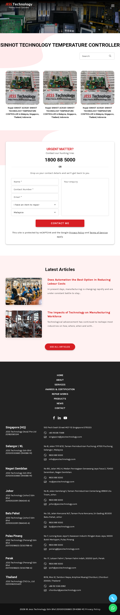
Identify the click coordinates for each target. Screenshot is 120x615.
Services (60, 384)
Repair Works (60, 394)
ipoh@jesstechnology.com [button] (62, 567)
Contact (60, 408)
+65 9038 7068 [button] (56, 432)
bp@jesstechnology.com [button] (61, 526)
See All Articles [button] (60, 347)
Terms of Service (99, 232)
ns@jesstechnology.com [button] (61, 481)
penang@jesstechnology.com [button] (64, 549)
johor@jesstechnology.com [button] (63, 504)
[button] (113, 5)
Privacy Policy (76, 232)
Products (60, 398)
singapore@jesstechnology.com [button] (65, 437)
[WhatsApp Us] (113, 608)
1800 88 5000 (60, 160)
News (60, 403)
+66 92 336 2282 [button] (57, 586)
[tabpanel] (22, 95)
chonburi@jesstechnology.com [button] (65, 590)
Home (60, 375)
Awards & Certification (60, 389)
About (60, 380)
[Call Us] (113, 598)
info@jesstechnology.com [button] (62, 459)
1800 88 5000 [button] (56, 455)
